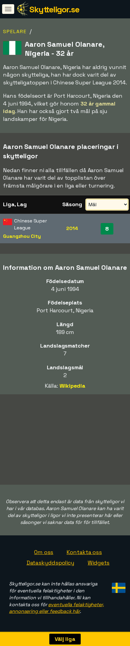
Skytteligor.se (54, 9)
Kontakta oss (84, 552)
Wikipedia (72, 385)
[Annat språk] (118, 586)
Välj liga (65, 638)
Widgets (98, 562)
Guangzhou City (22, 236)
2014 (72, 228)
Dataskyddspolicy (50, 562)
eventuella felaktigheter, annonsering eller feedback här (56, 608)
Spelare (15, 31)
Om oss (43, 552)
